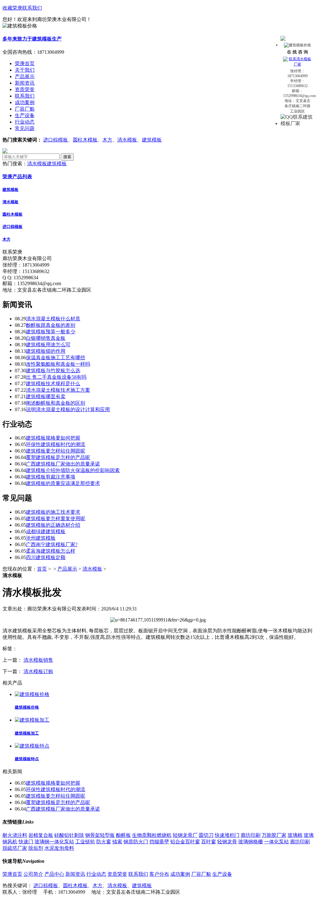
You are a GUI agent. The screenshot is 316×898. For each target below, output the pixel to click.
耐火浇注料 (14, 835)
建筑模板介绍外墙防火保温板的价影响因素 (73, 470)
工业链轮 (85, 841)
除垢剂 (35, 848)
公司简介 (33, 874)
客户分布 (159, 874)
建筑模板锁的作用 (45, 351)
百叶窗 (208, 841)
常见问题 (25, 128)
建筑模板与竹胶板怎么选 (53, 370)
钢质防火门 (135, 841)
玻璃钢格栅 (250, 841)
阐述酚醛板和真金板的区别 (55, 403)
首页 (42, 568)
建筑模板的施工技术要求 (53, 512)
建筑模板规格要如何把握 (53, 438)
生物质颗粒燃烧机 (152, 835)
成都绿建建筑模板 (45, 531)
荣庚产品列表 (17, 176)
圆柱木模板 (85, 139)
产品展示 (25, 76)
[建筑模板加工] (32, 720)
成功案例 (25, 102)
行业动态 (25, 121)
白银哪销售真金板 (45, 338)
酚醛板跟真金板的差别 (50, 325)
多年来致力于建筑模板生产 (32, 38)
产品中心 (54, 874)
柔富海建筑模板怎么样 (50, 551)
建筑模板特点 (27, 759)
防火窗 (103, 841)
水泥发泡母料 (59, 848)
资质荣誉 (25, 89)
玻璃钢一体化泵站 (54, 841)
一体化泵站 (276, 841)
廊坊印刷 (250, 835)
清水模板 (127, 139)
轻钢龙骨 (227, 841)
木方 (107, 139)
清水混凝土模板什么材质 (53, 318)
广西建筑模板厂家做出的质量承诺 (63, 463)
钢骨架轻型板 (100, 835)
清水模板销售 (38, 660)
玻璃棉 (295, 835)
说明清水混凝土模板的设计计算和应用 (68, 409)
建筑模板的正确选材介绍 (53, 525)
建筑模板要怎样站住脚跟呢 (55, 450)
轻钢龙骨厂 (185, 835)
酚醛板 (123, 835)
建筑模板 (152, 139)
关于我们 (25, 70)
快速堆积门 (227, 835)
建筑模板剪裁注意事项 (50, 476)
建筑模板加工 (27, 733)
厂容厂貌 (25, 109)
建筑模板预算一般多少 (50, 331)
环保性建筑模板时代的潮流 (55, 444)
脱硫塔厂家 (14, 848)
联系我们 (32, 8)
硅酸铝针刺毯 (69, 835)
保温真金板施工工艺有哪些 (55, 357)
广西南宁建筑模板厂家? (51, 544)
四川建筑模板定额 (45, 557)
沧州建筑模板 (41, 538)
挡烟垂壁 (159, 841)
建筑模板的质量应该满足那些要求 (63, 483)
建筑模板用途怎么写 (48, 344)
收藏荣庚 (12, 8)
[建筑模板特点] (32, 745)
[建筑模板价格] (32, 694)
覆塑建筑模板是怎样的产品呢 (58, 457)
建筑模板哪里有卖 (45, 396)
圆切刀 (206, 835)
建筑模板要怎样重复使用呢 (55, 518)
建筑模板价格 (27, 707)
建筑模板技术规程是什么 (53, 383)
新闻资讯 (25, 83)
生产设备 (25, 115)
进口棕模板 (55, 139)
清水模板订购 (38, 671)
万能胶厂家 (274, 835)
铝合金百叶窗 (185, 841)
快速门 (26, 841)
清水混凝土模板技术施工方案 (58, 390)
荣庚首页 (12, 874)
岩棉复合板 (40, 835)
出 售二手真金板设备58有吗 (56, 377)
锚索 (117, 841)
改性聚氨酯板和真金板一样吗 (58, 364)
